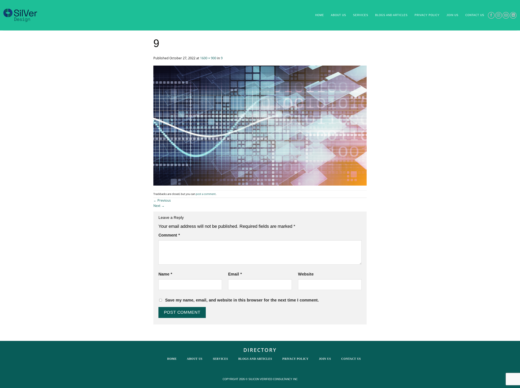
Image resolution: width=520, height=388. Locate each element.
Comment (169, 235)
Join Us (452, 15)
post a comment (206, 194)
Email (235, 274)
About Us (338, 15)
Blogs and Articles (391, 15)
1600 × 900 (208, 58)
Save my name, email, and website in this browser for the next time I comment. (242, 300)
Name (165, 274)
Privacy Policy (427, 15)
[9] (260, 125)
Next (159, 205)
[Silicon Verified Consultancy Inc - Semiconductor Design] (20, 15)
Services (360, 15)
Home (319, 15)
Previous (162, 200)
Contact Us (351, 358)
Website (306, 274)
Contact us (474, 15)
